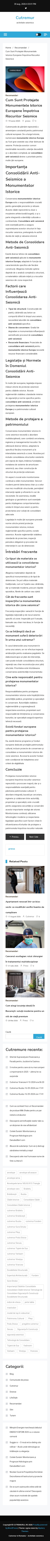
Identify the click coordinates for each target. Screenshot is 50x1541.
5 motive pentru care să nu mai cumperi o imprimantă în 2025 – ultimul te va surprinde (27, 1071)
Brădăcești (12, 1194)
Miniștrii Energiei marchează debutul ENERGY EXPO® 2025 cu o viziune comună (26, 1432)
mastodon (11, 1308)
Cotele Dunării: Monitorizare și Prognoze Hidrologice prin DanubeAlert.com (23, 1135)
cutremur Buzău (14, 1221)
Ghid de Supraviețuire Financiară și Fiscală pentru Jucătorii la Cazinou (25, 1059)
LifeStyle (14, 1398)
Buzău (24, 1194)
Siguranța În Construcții (27, 1329)
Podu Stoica (12, 1324)
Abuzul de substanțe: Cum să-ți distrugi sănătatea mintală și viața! (27, 1148)
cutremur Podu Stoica (16, 1238)
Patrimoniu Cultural (15, 1318)
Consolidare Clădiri (32, 1200)
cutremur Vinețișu (15, 1259)
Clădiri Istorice (13, 1200)
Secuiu (10, 1329)
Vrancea (34, 1351)
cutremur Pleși (13, 1232)
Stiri (11, 1410)
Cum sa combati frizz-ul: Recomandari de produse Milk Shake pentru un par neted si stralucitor (26, 1110)
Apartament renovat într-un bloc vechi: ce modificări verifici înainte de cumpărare (25, 907)
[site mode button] (38, 34)
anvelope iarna (13, 1178)
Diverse (13, 1392)
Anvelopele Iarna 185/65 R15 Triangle (23, 1183)
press (27, 121)
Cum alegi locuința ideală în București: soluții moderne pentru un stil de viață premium (25, 1011)
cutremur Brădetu (15, 1210)
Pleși (30, 1318)
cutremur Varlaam (15, 1254)
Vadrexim (27, 1346)
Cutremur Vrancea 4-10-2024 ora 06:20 (27, 1082)
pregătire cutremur (30, 1324)
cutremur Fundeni (33, 1221)
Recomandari (12, 95)
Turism (13, 1415)
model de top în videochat (18, 1313)
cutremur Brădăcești (16, 1216)
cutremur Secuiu (14, 1243)
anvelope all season (28, 1173)
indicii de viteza (13, 1302)
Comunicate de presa (19, 1380)
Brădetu (27, 1189)
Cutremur (25, 18)
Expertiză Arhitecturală (17, 1275)
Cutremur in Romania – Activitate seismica (26, 1536)
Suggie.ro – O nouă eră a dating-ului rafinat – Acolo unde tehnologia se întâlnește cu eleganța (25, 1446)
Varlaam (11, 1351)
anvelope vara (13, 1189)
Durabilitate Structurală (17, 1270)
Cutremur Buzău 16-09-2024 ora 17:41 (27, 1088)
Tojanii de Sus (13, 1346)
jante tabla (29, 1302)
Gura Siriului (12, 1281)
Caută (8, 1032)
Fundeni (35, 1275)
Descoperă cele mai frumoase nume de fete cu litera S (27, 1158)
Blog (12, 1374)
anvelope (11, 1173)
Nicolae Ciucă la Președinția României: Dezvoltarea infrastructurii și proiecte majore (26, 1476)
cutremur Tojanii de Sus (17, 1248)
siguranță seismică (15, 1335)
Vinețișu (22, 1351)
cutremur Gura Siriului (16, 1227)
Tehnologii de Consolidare (18, 1340)
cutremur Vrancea (15, 1265)
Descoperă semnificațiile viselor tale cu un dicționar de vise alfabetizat (27, 1123)
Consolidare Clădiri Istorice (18, 1205)
